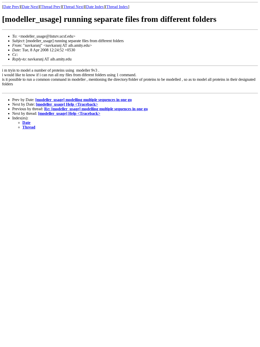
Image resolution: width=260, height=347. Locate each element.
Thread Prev (51, 7)
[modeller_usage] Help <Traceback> (67, 104)
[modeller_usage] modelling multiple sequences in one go (83, 100)
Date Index (95, 7)
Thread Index (117, 7)
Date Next (30, 7)
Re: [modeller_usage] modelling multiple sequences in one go (96, 109)
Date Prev (11, 7)
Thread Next (73, 7)
